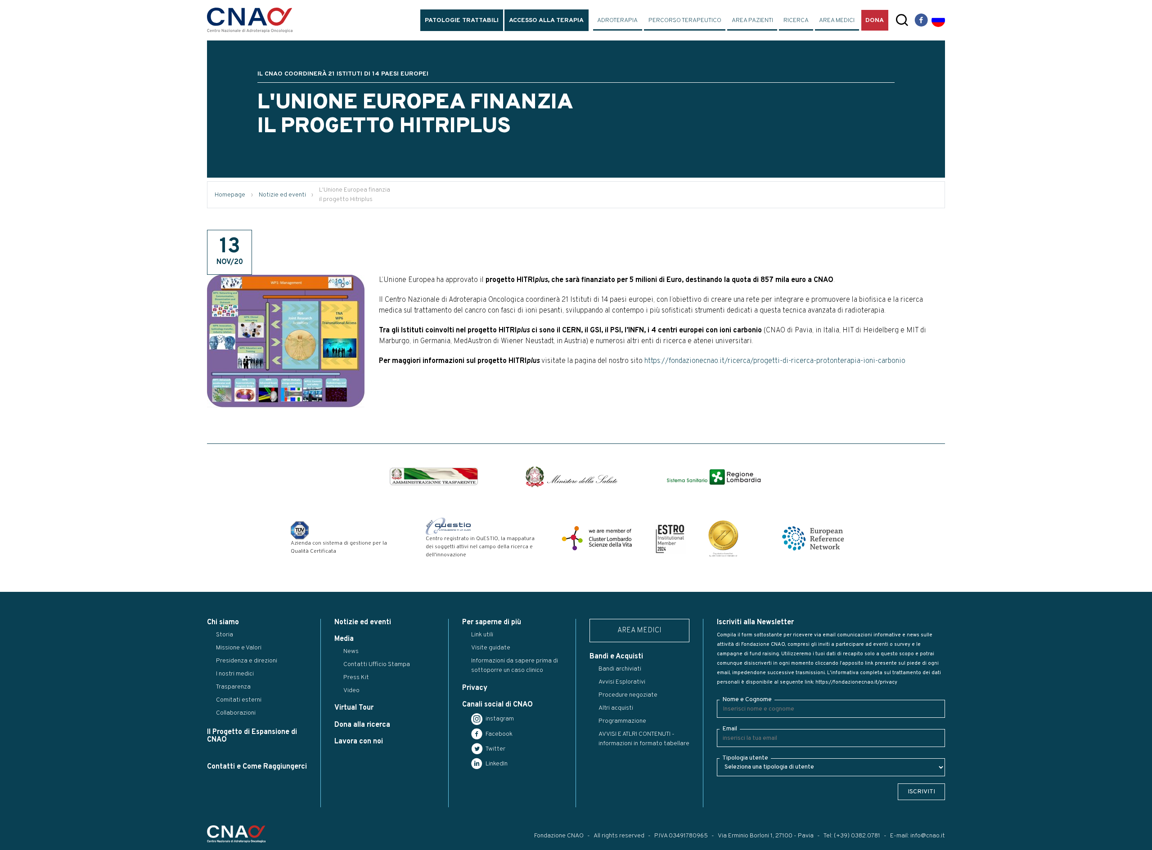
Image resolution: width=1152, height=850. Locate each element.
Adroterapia (617, 20)
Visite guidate (490, 648)
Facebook (498, 734)
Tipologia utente (745, 758)
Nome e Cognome (747, 699)
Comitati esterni (238, 700)
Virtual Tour (354, 707)
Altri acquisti (615, 708)
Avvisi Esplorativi (621, 682)
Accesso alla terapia (546, 20)
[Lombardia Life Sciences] (597, 538)
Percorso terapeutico (684, 20)
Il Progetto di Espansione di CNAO (252, 736)
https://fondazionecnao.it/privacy (856, 682)
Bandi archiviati (619, 669)
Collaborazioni (236, 713)
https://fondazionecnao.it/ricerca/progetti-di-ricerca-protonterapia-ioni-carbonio (776, 361)
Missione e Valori (238, 648)
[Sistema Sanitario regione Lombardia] (713, 477)
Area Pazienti (752, 20)
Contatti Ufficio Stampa (376, 664)
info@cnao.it (927, 836)
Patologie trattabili (462, 20)
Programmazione (622, 721)
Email (729, 729)
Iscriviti (921, 792)
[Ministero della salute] (571, 476)
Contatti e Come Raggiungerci (257, 766)
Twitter (494, 749)
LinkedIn (496, 764)
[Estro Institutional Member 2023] (670, 538)
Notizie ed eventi (282, 195)
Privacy (474, 688)
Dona (874, 20)
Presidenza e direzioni (246, 661)
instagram (499, 719)
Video (351, 690)
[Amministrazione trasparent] (434, 477)
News (351, 651)
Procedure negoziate (627, 695)
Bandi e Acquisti (616, 656)
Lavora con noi (358, 741)
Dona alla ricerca (362, 724)
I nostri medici (235, 674)
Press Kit (356, 677)
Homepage (230, 195)
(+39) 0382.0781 (857, 836)
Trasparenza (233, 687)
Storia (224, 635)
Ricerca (796, 20)
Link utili (482, 635)
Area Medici (837, 20)
